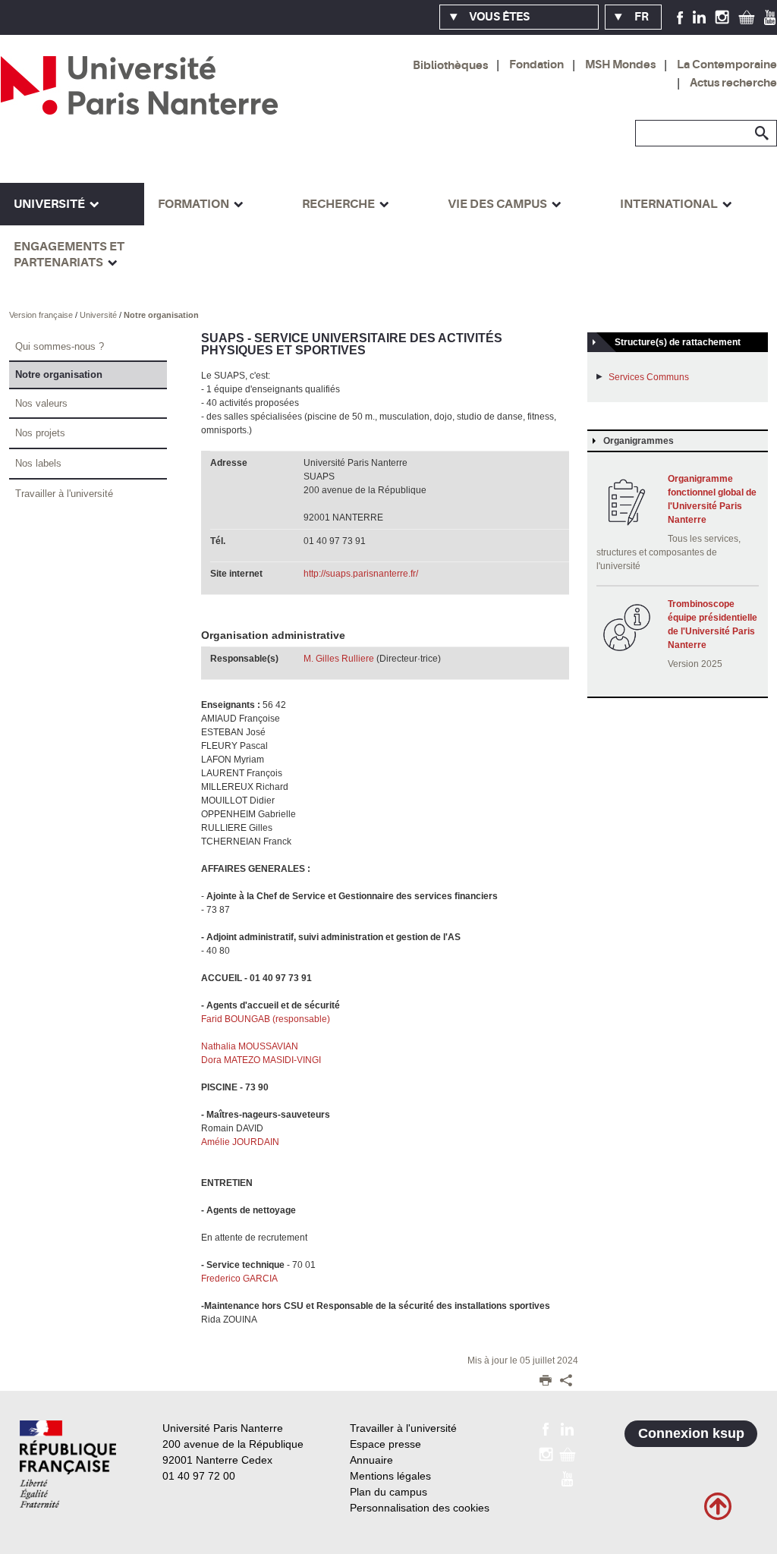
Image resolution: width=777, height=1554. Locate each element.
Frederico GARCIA (239, 1278)
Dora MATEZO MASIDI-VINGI (263, 1060)
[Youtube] (769, 16)
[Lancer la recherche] (762, 133)
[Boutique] (746, 16)
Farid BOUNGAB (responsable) (266, 1019)
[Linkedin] (699, 16)
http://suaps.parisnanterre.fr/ (361, 573)
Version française (42, 314)
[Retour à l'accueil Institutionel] (68, 1464)
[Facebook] (680, 16)
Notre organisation (161, 314)
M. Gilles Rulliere (339, 658)
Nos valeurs (41, 403)
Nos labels (38, 463)
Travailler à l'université (64, 493)
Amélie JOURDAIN (240, 1142)
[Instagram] (722, 16)
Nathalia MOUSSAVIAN (250, 1046)
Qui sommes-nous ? (59, 346)
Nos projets (40, 433)
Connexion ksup (691, 1433)
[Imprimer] (545, 1382)
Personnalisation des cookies (419, 1508)
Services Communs (649, 377)
